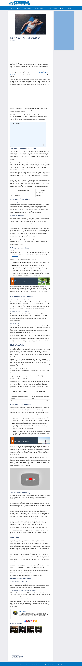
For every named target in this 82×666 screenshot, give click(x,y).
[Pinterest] (27, 621)
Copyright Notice (37, 664)
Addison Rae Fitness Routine (17, 657)
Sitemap (60, 664)
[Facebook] (25, 621)
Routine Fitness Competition (17, 656)
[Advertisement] (54, 2)
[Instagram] (31, 621)
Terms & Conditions (50, 664)
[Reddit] (34, 621)
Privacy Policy (43, 664)
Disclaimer (56, 664)
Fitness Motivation (15, 655)
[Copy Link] (36, 621)
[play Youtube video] (30, 479)
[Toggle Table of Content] (44, 145)
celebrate (15, 256)
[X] (29, 621)
